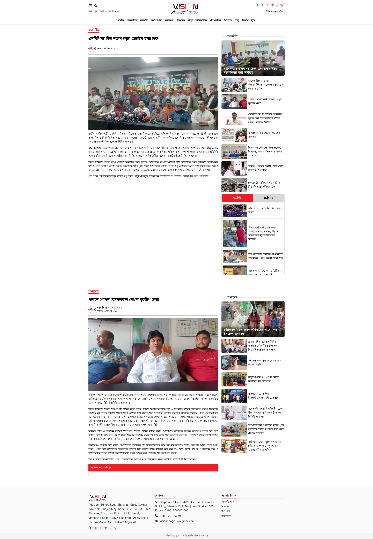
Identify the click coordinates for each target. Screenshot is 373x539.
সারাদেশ (169, 20)
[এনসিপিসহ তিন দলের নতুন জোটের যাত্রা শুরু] (153, 93)
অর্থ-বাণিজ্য (156, 20)
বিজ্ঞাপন (225, 506)
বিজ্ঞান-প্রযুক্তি (248, 20)
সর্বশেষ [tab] (268, 198)
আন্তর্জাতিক (132, 20)
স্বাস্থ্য (237, 20)
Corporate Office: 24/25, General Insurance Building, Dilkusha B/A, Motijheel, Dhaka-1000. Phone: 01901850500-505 (184, 506)
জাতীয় (121, 20)
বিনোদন (181, 20)
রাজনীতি (144, 20)
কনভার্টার (226, 516)
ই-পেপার (225, 511)
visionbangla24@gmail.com (177, 521)
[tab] (237, 198)
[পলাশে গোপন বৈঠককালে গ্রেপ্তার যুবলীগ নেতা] (153, 354)
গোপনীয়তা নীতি (229, 501)
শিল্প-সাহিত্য (215, 20)
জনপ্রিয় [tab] (237, 198)
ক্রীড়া (190, 20)
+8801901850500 (170, 515)
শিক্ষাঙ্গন (228, 20)
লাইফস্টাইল (201, 20)
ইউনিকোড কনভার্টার (274, 11)
